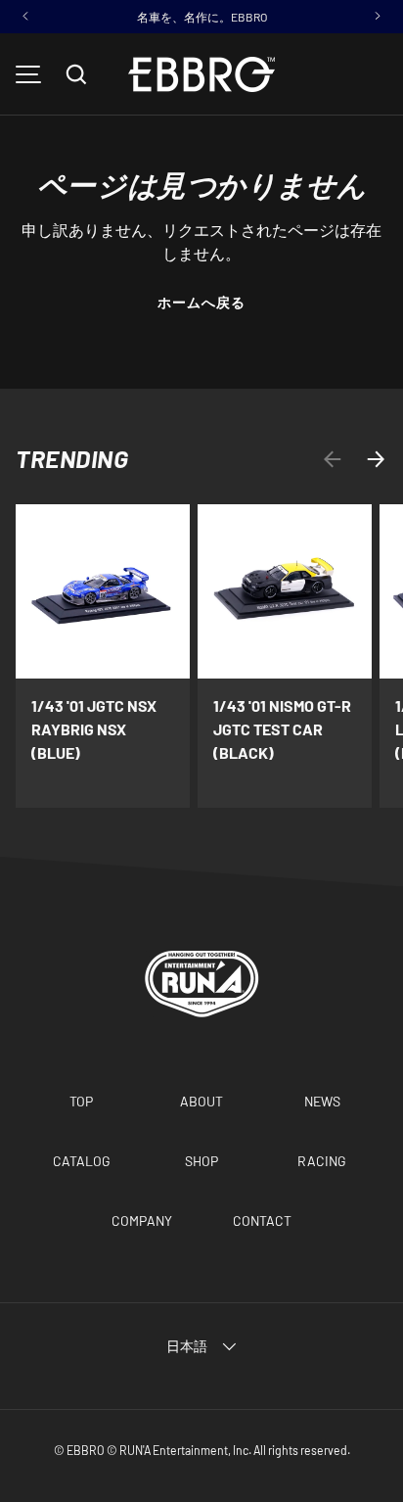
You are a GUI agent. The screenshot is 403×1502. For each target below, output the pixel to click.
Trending (72, 458)
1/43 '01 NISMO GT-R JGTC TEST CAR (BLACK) (282, 729)
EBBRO (86, 1450)
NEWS (322, 1101)
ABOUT (201, 1101)
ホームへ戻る (201, 302)
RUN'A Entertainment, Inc (183, 1450)
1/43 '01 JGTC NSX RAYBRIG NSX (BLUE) (94, 729)
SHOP (201, 1160)
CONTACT (262, 1220)
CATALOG (82, 1160)
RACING (321, 1160)
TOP (81, 1101)
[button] (76, 74)
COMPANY (142, 1220)
